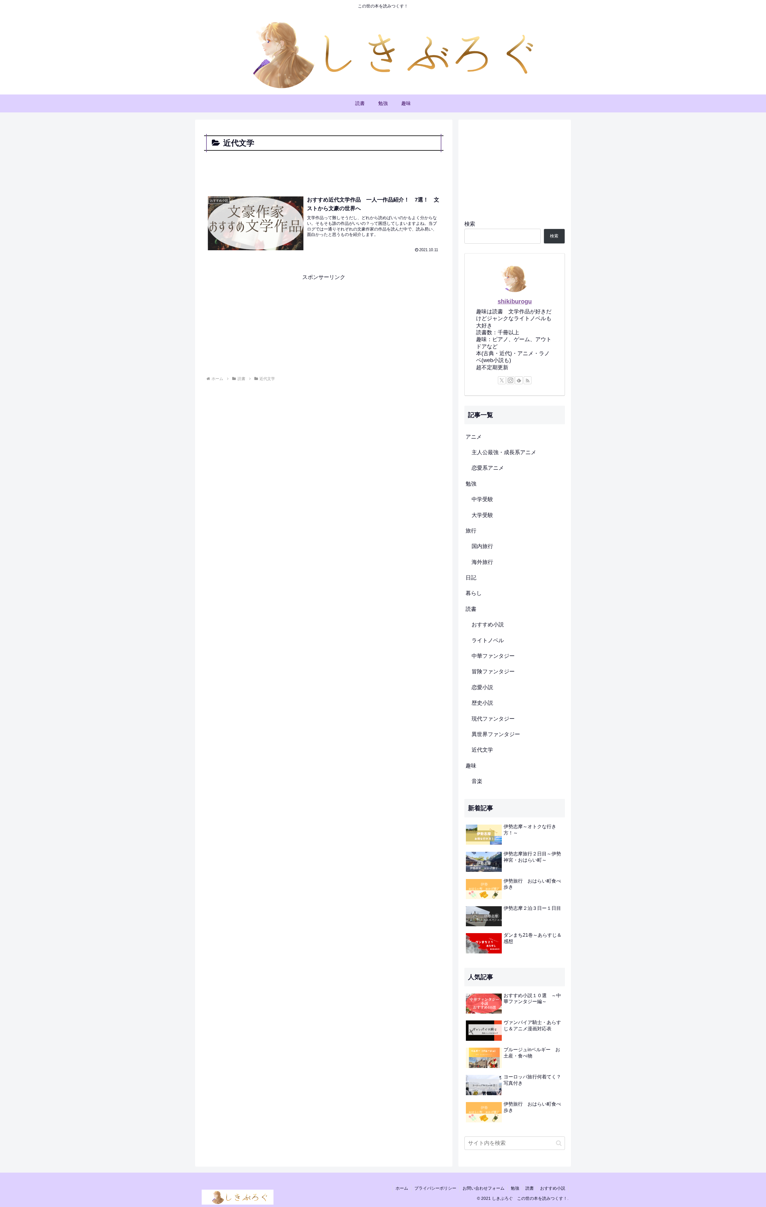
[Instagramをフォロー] (510, 380)
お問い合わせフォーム (483, 1188)
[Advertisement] (323, 168)
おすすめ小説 (552, 1188)
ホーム (402, 1188)
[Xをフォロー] (502, 380)
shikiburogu (515, 301)
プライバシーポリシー (435, 1188)
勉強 (515, 1188)
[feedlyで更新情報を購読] (519, 380)
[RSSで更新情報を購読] (527, 380)
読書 (529, 1188)
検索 (469, 224)
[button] (559, 1143)
